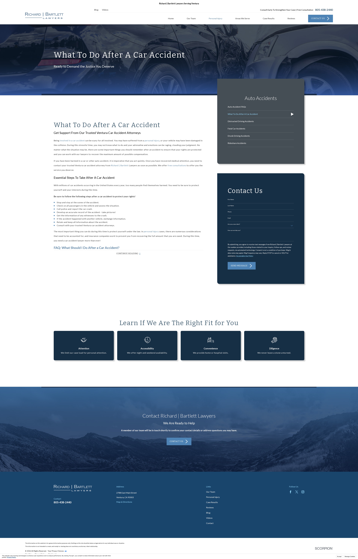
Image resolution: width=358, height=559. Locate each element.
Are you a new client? (234, 224)
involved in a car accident (72, 140)
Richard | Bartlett (120, 165)
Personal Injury (213, 497)
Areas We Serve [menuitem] (242, 18)
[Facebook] (290, 491)
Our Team (210, 492)
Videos (105, 9)
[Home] (44, 16)
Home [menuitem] (171, 18)
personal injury (152, 140)
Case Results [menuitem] (268, 18)
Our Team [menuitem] (191, 18)
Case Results (212, 502)
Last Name (231, 205)
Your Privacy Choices (56, 551)
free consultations (177, 165)
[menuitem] (261, 107)
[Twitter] (296, 491)
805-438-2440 (324, 9)
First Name (231, 199)
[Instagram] (302, 491)
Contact (209, 523)
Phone (229, 212)
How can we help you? (234, 230)
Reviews (210, 507)
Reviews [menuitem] (291, 18)
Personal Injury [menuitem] (215, 18)
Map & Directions (124, 502)
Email (229, 218)
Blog (96, 9)
